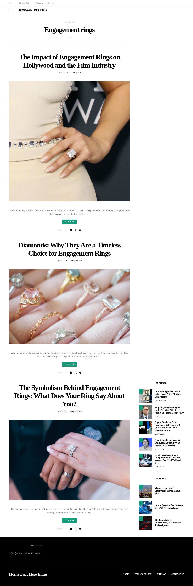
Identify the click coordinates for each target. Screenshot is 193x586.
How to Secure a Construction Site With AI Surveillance (169, 506)
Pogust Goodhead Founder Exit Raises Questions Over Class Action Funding (167, 443)
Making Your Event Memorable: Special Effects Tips (167, 491)
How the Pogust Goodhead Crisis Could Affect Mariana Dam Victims (168, 394)
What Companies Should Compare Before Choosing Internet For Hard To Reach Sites (168, 459)
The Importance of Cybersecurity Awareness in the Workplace (168, 523)
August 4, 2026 (160, 400)
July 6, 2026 (159, 449)
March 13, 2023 (76, 411)
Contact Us (52, 3)
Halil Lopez (63, 73)
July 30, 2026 (159, 416)
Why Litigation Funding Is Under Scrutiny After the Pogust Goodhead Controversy (169, 410)
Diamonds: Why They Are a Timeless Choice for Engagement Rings (69, 249)
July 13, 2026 (159, 434)
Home (11, 3)
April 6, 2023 (76, 73)
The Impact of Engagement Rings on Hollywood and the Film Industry (69, 61)
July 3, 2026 (159, 467)
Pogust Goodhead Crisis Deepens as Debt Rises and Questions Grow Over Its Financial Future (167, 426)
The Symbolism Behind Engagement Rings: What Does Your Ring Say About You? (69, 395)
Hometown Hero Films (32, 10)
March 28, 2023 (76, 261)
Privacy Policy (25, 3)
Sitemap (39, 3)
